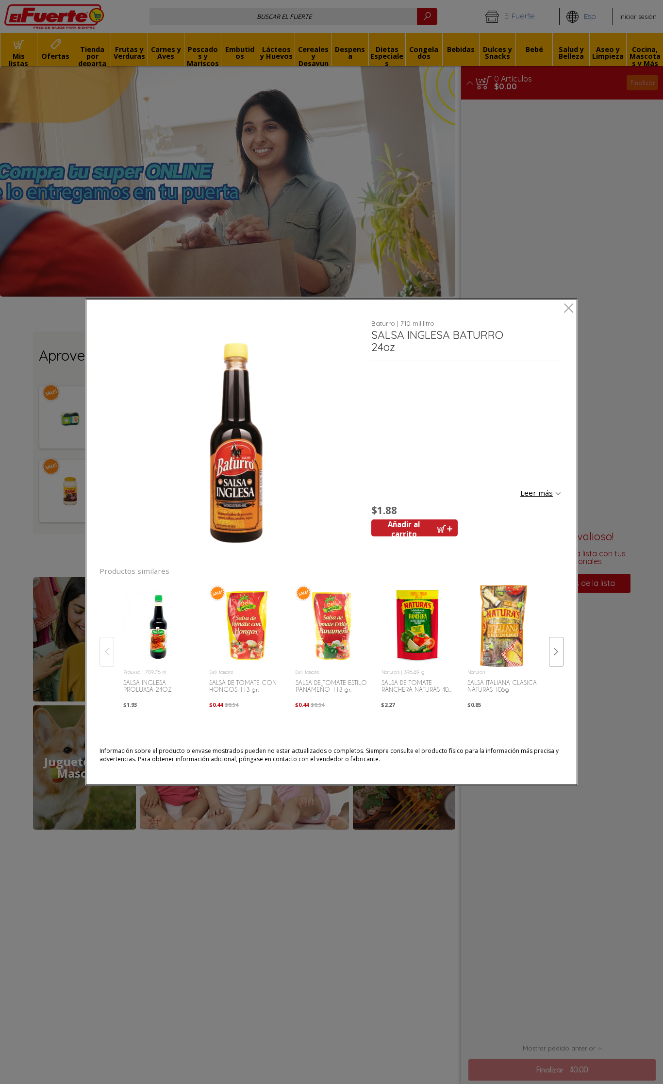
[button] (231, 434)
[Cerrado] (569, 309)
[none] (159, 642)
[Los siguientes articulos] (556, 651)
